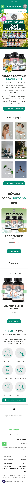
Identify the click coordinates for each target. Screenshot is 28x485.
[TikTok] (11, 435)
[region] (14, 31)
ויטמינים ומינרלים (7, 378)
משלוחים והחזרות (7, 466)
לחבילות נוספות (14, 251)
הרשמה (4, 444)
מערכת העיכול (20, 395)
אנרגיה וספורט (20, 361)
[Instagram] (14, 435)
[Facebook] (17, 435)
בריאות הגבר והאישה (20, 378)
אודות (24, 463)
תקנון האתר (22, 466)
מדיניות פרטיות (8, 456)
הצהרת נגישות (8, 460)
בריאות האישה (7, 361)
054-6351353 (14, 430)
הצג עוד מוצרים (14, 321)
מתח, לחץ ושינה (7, 395)
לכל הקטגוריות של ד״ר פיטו (14, 183)
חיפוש (24, 456)
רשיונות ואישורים (8, 463)
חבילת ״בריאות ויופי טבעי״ (14, 237)
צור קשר (23, 460)
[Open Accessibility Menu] (3, 481)
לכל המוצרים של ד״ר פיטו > (14, 109)
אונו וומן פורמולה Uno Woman (14, 307)
